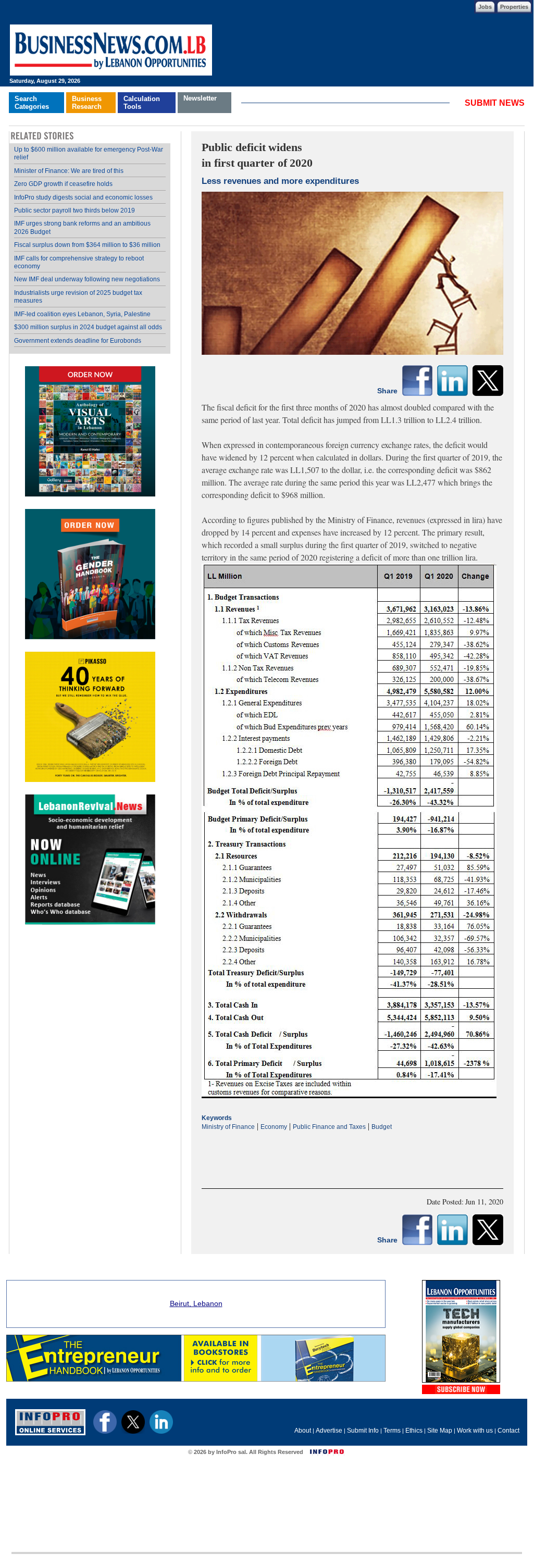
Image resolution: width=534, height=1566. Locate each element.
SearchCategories (32, 102)
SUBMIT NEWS (495, 102)
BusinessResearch (87, 102)
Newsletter (200, 98)
